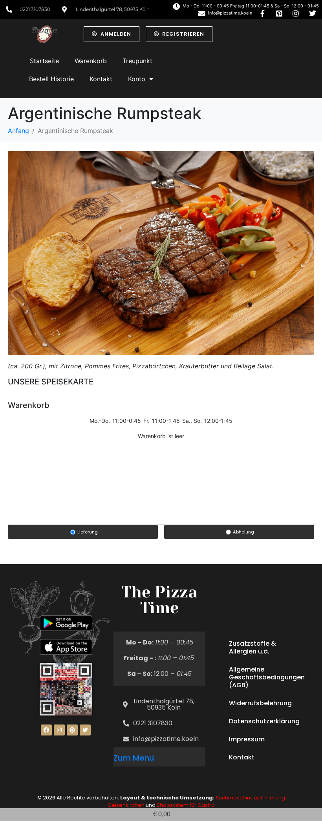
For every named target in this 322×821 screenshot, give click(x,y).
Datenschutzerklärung (264, 721)
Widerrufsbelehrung (260, 703)
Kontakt (101, 79)
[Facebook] (46, 730)
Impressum (247, 739)
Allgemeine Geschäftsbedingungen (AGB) (267, 677)
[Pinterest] (72, 730)
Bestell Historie (51, 79)
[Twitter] (85, 730)
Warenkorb (91, 61)
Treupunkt (137, 61)
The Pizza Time (159, 600)
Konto (136, 79)
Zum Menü (133, 757)
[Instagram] (59, 730)
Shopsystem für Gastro (186, 805)
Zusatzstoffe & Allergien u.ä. (252, 647)
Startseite (44, 61)
